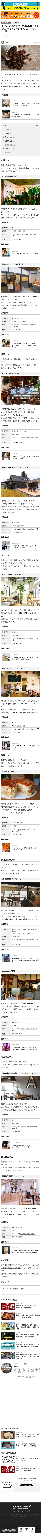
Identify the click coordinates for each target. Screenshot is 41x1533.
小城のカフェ (9, 129)
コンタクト (16, 1511)
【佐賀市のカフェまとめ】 (11, 1268)
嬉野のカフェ (9, 141)
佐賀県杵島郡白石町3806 (27, 1234)
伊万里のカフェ (10, 145)
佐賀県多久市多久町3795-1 (28, 729)
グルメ (22, 22)
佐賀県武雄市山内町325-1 (28, 529)
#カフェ (4, 36)
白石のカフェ (9, 152)
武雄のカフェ (9, 133)
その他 (16, 22)
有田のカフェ (9, 148)
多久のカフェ (9, 137)
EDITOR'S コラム (6, 22)
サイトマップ (26, 1511)
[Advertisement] (20, 1405)
